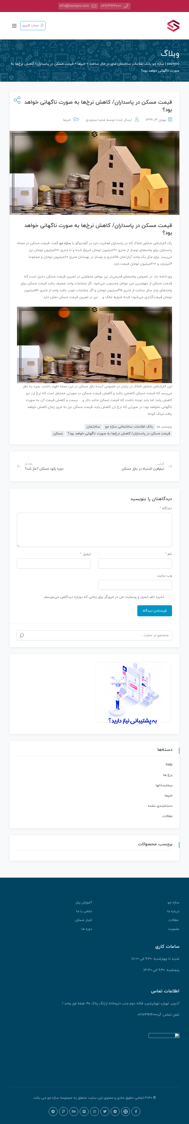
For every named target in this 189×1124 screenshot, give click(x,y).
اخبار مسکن (83, 920)
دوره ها (86, 929)
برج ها (168, 775)
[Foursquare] (63, 1111)
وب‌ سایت (164, 575)
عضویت (173, 929)
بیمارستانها (164, 785)
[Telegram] (115, 1111)
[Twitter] (104, 1111)
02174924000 (111, 6)
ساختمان (93, 426)
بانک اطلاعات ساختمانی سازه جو (129, 426)
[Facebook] (135, 1111)
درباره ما (173, 911)
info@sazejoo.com (74, 6)
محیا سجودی (95, 120)
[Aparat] (125, 1111)
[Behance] (73, 1111)
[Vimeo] (84, 1111)
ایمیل (85, 554)
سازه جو (64, 243)
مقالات (167, 816)
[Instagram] (94, 1111)
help (169, 764)
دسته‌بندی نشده (160, 806)
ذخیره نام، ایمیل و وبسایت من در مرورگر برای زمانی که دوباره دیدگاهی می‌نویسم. (104, 597)
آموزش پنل (84, 902)
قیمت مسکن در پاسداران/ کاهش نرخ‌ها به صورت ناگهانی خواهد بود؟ (119, 433)
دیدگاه (165, 508)
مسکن (58, 433)
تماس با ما (84, 911)
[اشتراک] (16, 100)
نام (168, 554)
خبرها (67, 120)
